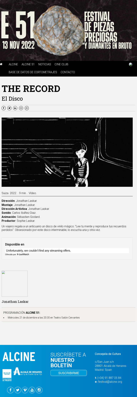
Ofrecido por (11, 254)
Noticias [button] (44, 64)
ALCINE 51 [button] (28, 64)
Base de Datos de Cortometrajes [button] (33, 72)
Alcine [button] (13, 64)
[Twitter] (9, 108)
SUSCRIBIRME (68, 373)
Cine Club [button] (61, 64)
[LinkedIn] (15, 108)
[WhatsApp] (27, 108)
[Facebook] (4, 108)
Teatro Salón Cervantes (67, 317)
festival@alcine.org (110, 381)
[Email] (22, 108)
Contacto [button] (68, 72)
